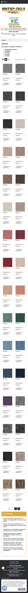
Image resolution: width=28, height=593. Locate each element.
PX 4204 (5, 462)
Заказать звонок (14, 24)
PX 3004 (18, 101)
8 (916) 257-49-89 (14, 19)
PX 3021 (5, 351)
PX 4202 (5, 434)
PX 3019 (5, 323)
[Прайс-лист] (8, 59)
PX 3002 (18, 74)
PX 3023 (5, 379)
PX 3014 (18, 240)
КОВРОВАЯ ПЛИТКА (11, 49)
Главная (4, 40)
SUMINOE (7, 51)
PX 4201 (18, 406)
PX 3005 (5, 129)
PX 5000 (7, 55)
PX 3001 (5, 74)
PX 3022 (18, 351)
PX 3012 (18, 212)
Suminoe (5, 80)
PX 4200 (7, 54)
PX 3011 (5, 212)
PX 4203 (18, 434)
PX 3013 (5, 240)
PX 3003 (5, 101)
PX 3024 (18, 379)
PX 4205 (18, 462)
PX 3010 (18, 185)
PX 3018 (18, 295)
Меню (5, 1)
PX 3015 (5, 268)
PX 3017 (5, 295)
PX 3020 (18, 323)
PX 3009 (5, 185)
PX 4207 (18, 489)
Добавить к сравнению (6, 84)
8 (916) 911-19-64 (14, 17)
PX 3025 (5, 406)
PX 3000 (7, 52)
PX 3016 (18, 268)
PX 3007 (5, 157)
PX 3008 (18, 157)
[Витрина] (6, 59)
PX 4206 (5, 489)
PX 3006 (18, 129)
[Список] (3, 59)
